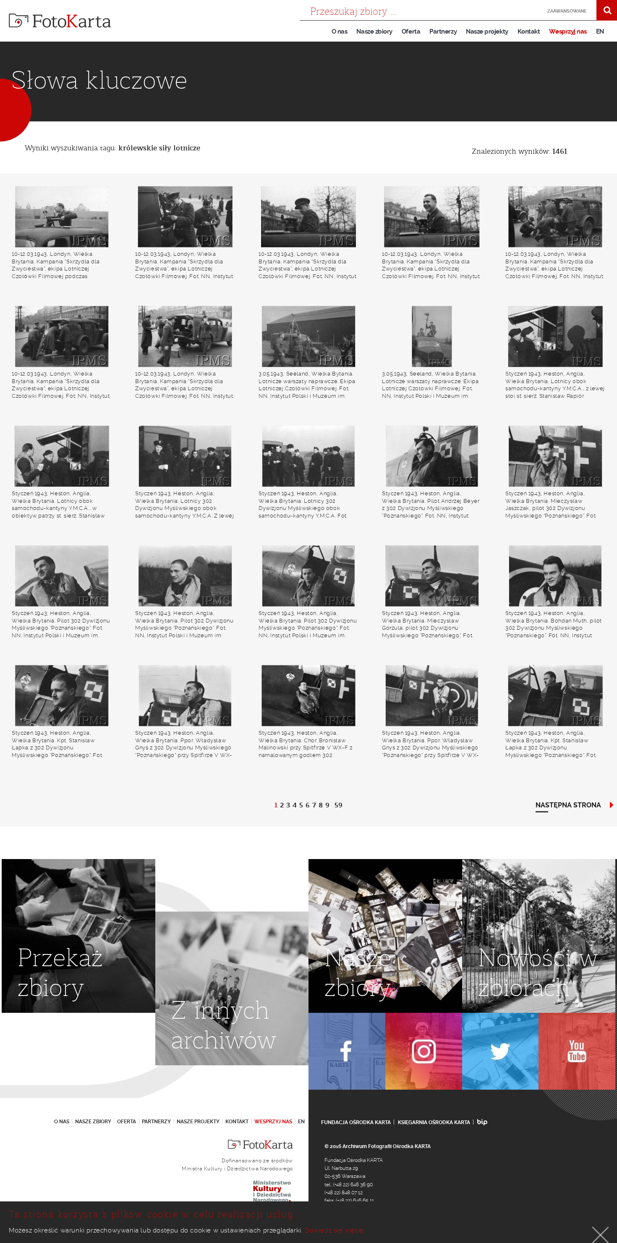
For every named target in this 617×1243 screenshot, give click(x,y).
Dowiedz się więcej (334, 1230)
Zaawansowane (567, 11)
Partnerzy (443, 31)
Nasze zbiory (374, 31)
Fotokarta (60, 20)
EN (600, 31)
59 (338, 805)
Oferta (411, 31)
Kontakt (529, 31)
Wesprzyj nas (567, 31)
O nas (340, 31)
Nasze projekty (487, 31)
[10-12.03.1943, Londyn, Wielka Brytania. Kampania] (62, 216)
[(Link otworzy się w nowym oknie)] (346, 1051)
